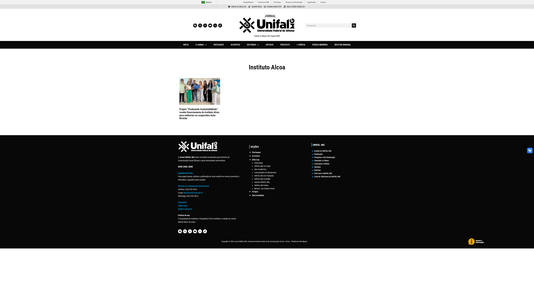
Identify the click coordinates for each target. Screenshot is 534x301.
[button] (201, 45)
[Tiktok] (220, 25)
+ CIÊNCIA (301, 44)
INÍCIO (186, 44)
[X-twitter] (205, 25)
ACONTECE (235, 44)
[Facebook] (195, 25)
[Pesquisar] (354, 25)
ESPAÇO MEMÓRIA (320, 44)
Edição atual (182, 206)
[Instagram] (200, 25)
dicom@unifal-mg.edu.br (193, 193)
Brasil (209, 2)
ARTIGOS (269, 44)
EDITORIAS (251, 44)
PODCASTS (285, 44)
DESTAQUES (219, 44)
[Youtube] (210, 25)
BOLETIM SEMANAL (343, 44)
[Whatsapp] (215, 25)
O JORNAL (200, 44)
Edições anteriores (185, 209)
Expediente (182, 202)
